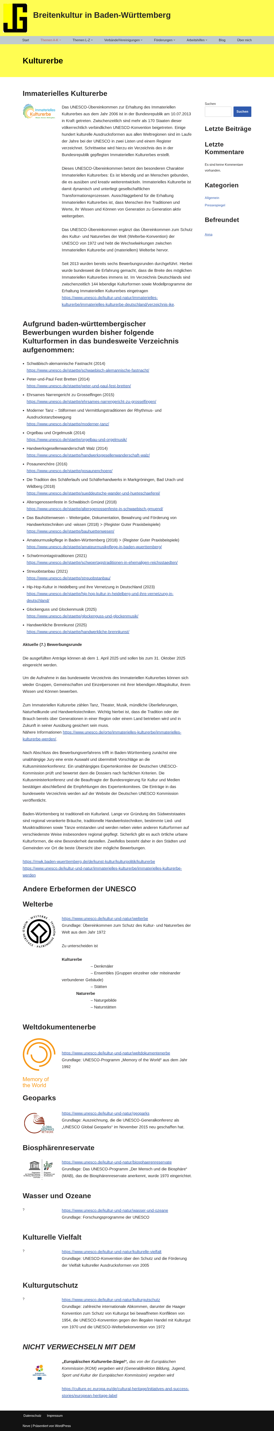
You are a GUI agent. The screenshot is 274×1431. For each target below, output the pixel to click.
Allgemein (212, 198)
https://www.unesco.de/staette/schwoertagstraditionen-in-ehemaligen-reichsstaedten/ (102, 562)
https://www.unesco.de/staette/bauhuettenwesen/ (70, 531)
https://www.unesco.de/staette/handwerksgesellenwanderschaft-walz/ (88, 455)
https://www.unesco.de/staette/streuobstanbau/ (69, 578)
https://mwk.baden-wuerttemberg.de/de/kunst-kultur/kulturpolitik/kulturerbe (89, 861)
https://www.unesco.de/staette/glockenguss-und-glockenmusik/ (82, 616)
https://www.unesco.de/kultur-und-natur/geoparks (105, 1113)
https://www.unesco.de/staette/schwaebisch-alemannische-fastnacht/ (88, 370)
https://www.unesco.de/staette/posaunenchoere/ (70, 471)
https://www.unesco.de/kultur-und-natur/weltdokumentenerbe (116, 1053)
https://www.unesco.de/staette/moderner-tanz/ (68, 424)
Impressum (55, 1415)
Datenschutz (32, 1415)
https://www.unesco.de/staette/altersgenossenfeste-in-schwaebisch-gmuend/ (95, 509)
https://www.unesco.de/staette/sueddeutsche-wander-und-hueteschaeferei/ (93, 493)
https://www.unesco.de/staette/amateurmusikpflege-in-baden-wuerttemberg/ (94, 547)
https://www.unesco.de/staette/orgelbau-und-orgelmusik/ (77, 439)
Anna (208, 234)
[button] (60, 40)
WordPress (63, 1426)
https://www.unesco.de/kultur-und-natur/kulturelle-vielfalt (111, 1251)
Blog (222, 40)
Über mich (244, 40)
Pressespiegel (215, 205)
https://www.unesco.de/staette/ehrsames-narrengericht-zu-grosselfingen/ (91, 401)
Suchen (210, 103)
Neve (26, 1426)
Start (25, 40)
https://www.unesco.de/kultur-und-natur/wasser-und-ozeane (115, 1210)
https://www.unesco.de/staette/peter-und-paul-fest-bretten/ (79, 386)
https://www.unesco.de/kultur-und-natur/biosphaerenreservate (117, 1162)
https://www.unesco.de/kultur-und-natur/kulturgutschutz (111, 1299)
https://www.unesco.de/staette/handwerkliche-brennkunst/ (78, 632)
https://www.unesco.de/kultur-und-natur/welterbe (105, 918)
